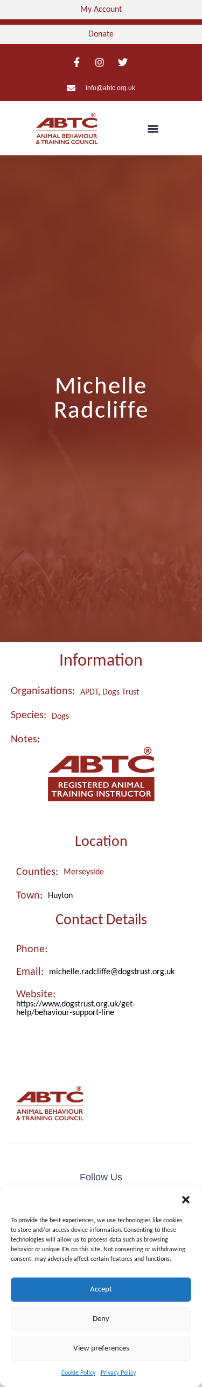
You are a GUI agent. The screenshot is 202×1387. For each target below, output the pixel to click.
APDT (89, 692)
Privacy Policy (118, 1373)
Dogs (60, 716)
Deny (101, 1319)
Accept (101, 1290)
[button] (185, 1199)
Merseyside (84, 872)
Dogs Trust (120, 692)
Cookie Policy (78, 1373)
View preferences (101, 1349)
